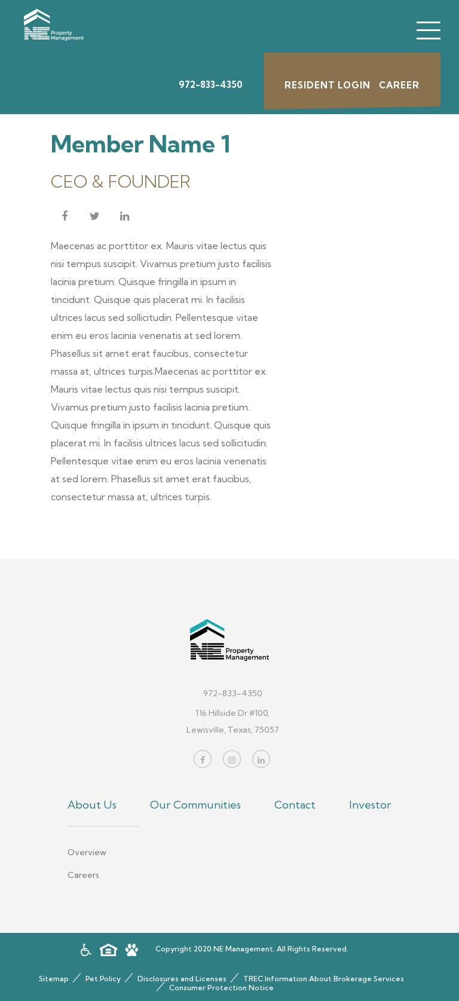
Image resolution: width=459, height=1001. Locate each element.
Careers (83, 875)
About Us (92, 805)
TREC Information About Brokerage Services (323, 978)
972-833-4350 (211, 84)
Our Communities (195, 805)
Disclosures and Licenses (182, 978)
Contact (295, 805)
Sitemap (54, 978)
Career (399, 85)
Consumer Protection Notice (221, 987)
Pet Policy (103, 978)
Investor (370, 805)
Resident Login (327, 85)
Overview (87, 852)
